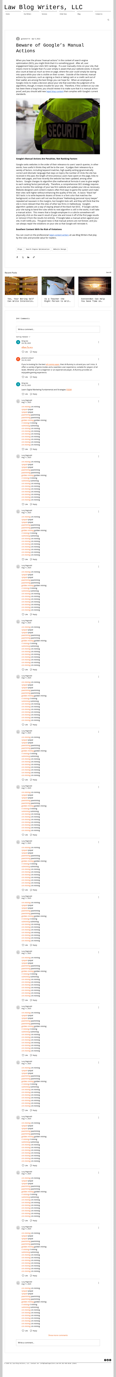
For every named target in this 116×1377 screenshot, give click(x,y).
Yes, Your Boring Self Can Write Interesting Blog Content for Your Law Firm (21, 300)
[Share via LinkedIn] (28, 257)
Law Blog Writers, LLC (43, 7)
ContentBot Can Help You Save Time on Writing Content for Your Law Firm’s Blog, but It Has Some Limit (94, 300)
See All (108, 272)
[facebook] (105, 1360)
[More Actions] (98, 342)
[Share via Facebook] (17, 257)
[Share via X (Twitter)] (23, 257)
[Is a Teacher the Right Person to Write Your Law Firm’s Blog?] (58, 286)
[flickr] (110, 1360)
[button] (108, 20)
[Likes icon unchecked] (23, 352)
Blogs (20, 249)
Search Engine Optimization (38, 249)
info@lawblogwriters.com (49, 1363)
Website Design (59, 249)
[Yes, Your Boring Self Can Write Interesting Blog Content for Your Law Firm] (21, 286)
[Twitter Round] (108, 1360)
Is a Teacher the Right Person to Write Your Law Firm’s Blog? (57, 300)
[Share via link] (34, 257)
